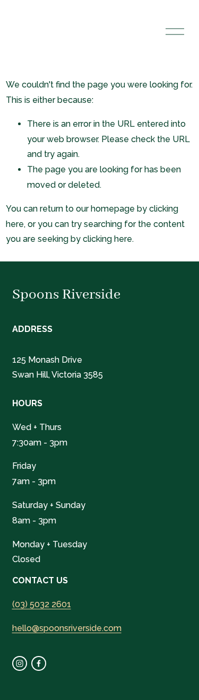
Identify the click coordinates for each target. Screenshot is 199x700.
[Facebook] (38, 663)
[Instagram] (19, 663)
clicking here (107, 239)
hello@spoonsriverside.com (67, 628)
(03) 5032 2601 (41, 604)
